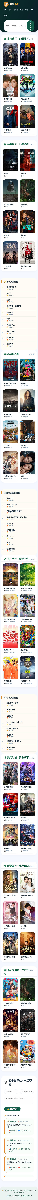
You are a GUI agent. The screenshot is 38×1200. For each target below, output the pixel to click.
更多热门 (31, 39)
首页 (5, 10)
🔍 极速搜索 (31, 25)
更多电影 (31, 144)
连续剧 (16, 10)
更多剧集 (31, 354)
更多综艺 (31, 559)
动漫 (31, 10)
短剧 (21, 10)
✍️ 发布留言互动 (12, 1109)
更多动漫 (31, 758)
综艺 (26, 10)
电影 (10, 10)
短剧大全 (31, 866)
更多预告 (31, 971)
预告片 (6, 15)
